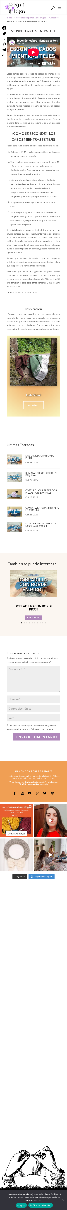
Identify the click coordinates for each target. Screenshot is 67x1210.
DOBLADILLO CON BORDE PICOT (39, 456)
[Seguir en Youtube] (30, 793)
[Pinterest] (4, 44)
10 (45, 622)
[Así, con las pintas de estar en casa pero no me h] (50, 820)
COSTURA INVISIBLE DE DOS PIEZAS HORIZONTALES (41, 491)
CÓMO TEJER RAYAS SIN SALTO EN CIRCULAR (42, 508)
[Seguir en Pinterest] (37, 793)
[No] (63, 1200)
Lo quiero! (33, 405)
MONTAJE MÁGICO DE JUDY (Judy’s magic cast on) (40, 524)
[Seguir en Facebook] (15, 793)
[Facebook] (4, 28)
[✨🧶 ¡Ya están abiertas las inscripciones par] (16, 820)
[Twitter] (4, 33)
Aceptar (21, 1205)
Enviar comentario (36, 737)
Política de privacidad (40, 1205)
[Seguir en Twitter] (45, 793)
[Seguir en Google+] (52, 793)
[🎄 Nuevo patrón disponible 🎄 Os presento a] (16, 854)
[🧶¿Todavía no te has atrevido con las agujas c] (50, 854)
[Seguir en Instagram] (22, 793)
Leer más (33, 617)
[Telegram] (4, 50)
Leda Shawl (33, 395)
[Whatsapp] (4, 39)
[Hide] (3, 55)
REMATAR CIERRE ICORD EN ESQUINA (41, 474)
